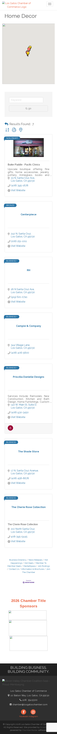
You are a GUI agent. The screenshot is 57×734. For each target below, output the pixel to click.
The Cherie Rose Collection (23, 524)
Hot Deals (28, 563)
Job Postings (44, 566)
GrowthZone (46, 727)
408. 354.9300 (30, 700)
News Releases (35, 560)
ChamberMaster (30, 730)
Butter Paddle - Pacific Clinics (24, 164)
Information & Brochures (32, 569)
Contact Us (14, 569)
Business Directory (17, 560)
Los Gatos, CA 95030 (29, 695)
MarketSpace (29, 566)
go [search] (29, 108)
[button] (28, 54)
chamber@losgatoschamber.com (29, 704)
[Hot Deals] (10, 429)
